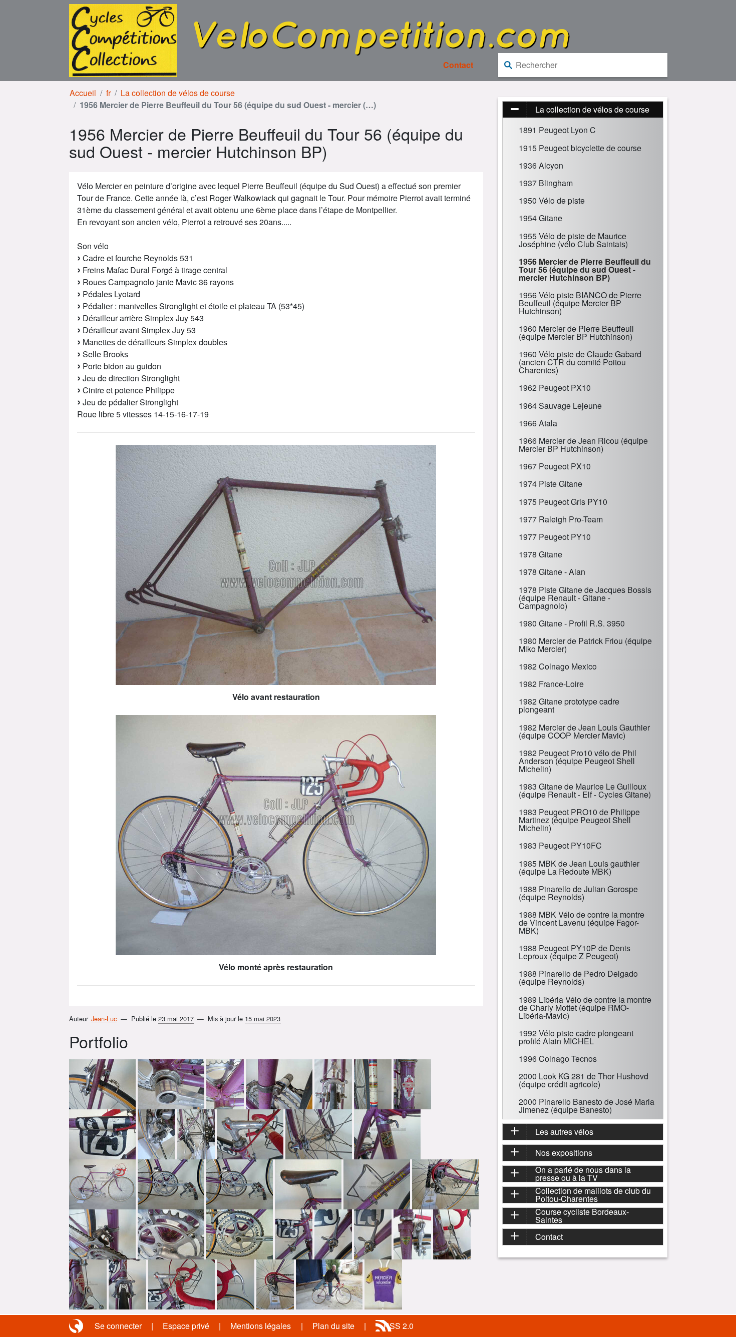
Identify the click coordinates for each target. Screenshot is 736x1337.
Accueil (83, 93)
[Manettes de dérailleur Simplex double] (333, 1233)
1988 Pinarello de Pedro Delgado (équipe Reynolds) (578, 977)
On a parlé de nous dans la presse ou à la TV (583, 1174)
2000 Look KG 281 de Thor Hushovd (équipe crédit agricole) (583, 1080)
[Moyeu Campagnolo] (196, 1133)
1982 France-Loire (551, 684)
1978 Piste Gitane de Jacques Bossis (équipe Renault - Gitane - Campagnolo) (585, 597)
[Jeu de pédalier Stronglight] (171, 1083)
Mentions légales (260, 1325)
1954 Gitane (540, 218)
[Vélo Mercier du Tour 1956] (102, 1183)
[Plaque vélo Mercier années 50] (412, 1083)
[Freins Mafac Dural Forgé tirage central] (333, 1083)
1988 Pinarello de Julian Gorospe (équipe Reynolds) (578, 893)
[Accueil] (123, 39)
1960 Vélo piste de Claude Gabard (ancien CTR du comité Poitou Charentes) (580, 362)
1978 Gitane (540, 554)
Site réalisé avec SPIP (77, 1326)
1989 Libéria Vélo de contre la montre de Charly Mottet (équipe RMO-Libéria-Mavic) (585, 1007)
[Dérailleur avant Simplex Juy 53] (279, 1083)
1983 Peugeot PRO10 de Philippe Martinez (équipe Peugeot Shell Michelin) (579, 820)
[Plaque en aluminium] (102, 1133)
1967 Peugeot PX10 (555, 466)
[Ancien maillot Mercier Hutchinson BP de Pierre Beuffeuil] (383, 1283)
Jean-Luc (104, 1018)
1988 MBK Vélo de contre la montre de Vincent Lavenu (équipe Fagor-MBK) (581, 922)
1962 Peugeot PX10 (555, 387)
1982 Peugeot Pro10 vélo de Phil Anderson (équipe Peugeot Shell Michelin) (577, 761)
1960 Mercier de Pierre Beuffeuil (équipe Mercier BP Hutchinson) (576, 332)
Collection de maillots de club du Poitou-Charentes (593, 1195)
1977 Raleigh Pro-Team (561, 519)
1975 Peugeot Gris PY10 (563, 501)
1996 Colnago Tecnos (558, 1058)
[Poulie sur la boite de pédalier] (225, 1083)
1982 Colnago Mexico (558, 666)
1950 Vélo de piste (552, 200)
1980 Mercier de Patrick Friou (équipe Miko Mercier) (585, 644)
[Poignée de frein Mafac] (235, 1283)
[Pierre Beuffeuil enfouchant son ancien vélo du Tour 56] (329, 1283)
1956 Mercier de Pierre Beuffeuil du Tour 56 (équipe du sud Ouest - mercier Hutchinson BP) (585, 269)
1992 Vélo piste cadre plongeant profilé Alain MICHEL (576, 1037)
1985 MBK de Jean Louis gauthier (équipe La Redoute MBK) (579, 867)
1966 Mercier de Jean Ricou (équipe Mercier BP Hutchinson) (583, 444)
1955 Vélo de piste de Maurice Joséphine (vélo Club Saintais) (573, 240)
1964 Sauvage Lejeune (560, 405)
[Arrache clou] (102, 1083)
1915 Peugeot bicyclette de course (580, 148)
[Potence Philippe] (250, 1133)
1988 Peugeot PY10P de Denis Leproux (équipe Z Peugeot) (574, 952)
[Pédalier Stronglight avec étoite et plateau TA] (239, 1183)
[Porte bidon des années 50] (376, 1183)
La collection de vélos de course (178, 93)
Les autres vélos (564, 1131)
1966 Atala (538, 423)
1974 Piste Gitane (550, 483)
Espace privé (186, 1325)
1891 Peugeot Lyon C (557, 130)
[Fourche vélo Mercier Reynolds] (412, 1233)
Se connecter (118, 1325)
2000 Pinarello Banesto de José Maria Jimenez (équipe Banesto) (586, 1105)
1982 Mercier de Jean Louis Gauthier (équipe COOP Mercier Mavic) (584, 731)
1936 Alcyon (541, 165)
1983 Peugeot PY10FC (560, 845)
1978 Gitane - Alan (552, 571)
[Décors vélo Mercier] (373, 1083)
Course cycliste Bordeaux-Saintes (582, 1216)
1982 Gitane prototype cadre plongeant (569, 705)
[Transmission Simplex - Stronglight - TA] (171, 1183)
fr (108, 93)
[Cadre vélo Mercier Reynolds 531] (387, 1133)
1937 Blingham (546, 183)
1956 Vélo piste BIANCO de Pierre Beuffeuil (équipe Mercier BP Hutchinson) (580, 303)
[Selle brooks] (308, 1183)
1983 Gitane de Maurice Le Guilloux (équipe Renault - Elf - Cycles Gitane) (585, 790)
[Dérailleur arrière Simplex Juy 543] (156, 1133)
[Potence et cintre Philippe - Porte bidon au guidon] (181, 1283)
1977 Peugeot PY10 (555, 536)
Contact (458, 65)
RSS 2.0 (399, 1325)
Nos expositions (563, 1152)
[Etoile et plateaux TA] (171, 1233)
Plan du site (333, 1325)
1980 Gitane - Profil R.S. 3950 (572, 623)
